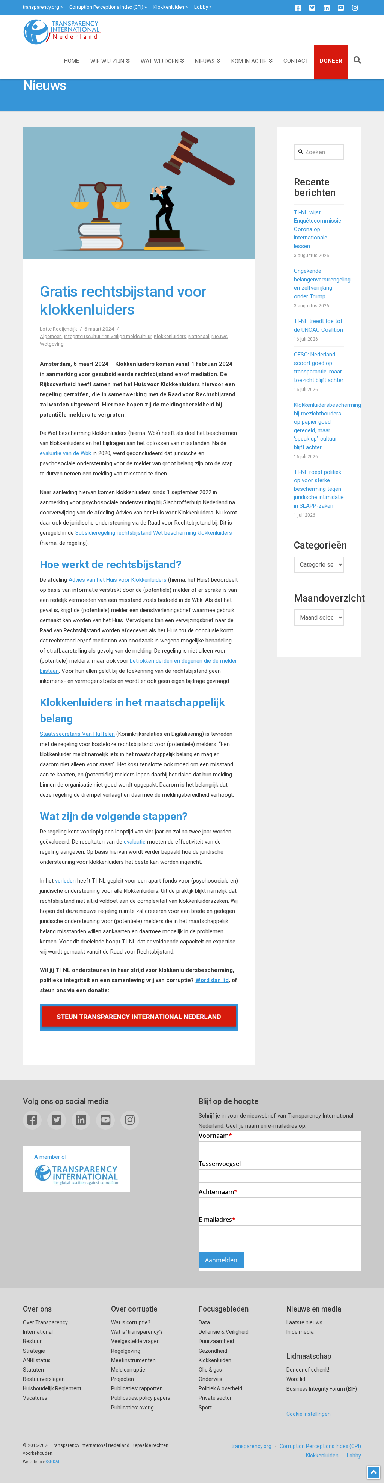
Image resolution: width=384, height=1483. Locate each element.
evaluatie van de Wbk (65, 453)
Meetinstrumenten (133, 1360)
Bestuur (32, 1341)
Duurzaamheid (216, 1341)
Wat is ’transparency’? (137, 1332)
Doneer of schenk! (307, 1370)
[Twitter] (312, 8)
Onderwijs (210, 1379)
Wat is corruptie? (130, 1322)
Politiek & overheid (220, 1388)
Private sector (215, 1398)
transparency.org (41, 7)
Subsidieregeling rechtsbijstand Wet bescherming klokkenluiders (153, 532)
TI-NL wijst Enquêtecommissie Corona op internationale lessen (317, 229)
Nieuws (220, 336)
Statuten (33, 1370)
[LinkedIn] (327, 8)
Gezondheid (213, 1351)
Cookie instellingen (308, 1414)
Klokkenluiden (168, 7)
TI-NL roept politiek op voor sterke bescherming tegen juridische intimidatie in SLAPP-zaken (319, 489)
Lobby (201, 7)
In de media (300, 1332)
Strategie (34, 1351)
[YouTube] (341, 8)
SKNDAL (53, 1462)
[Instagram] (355, 8)
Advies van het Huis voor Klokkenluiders (117, 579)
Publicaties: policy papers (140, 1398)
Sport (205, 1408)
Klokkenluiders (170, 336)
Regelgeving (125, 1351)
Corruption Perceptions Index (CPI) (106, 7)
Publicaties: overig (132, 1408)
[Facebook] (298, 8)
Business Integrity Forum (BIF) (321, 1389)
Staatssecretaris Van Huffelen (77, 734)
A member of (50, 1157)
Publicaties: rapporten (137, 1388)
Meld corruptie (128, 1370)
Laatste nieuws (304, 1322)
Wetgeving (52, 344)
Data (204, 1322)
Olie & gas (210, 1370)
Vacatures (35, 1398)
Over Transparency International (45, 1327)
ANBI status (37, 1360)
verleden (65, 880)
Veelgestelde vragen (135, 1341)
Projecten (122, 1379)
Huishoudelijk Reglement (52, 1388)
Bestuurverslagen (44, 1379)
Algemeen (51, 336)
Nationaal (198, 336)
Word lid (295, 1379)
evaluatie (135, 841)
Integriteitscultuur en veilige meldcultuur (108, 336)
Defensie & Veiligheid (224, 1332)
